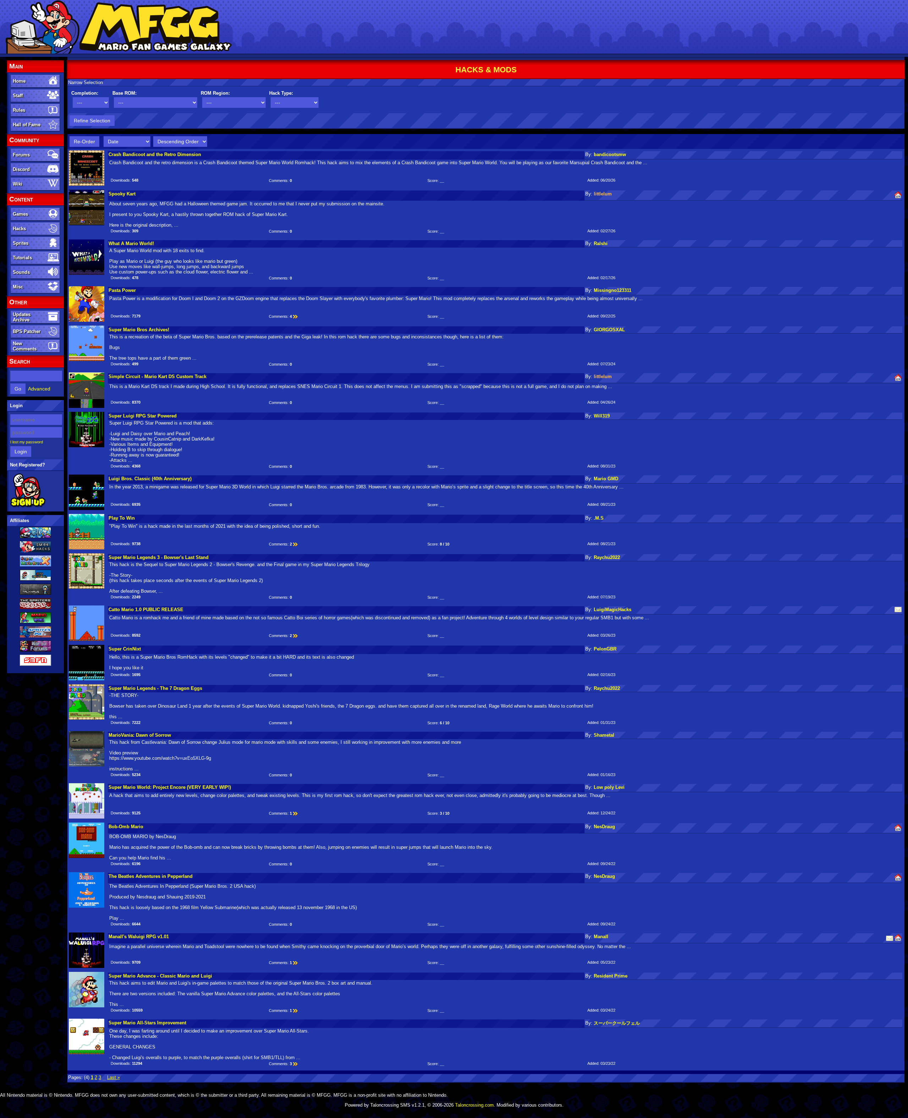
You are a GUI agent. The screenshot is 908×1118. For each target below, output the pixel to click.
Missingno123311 (612, 290)
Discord (21, 169)
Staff (18, 95)
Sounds (21, 272)
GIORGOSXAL (609, 329)
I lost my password (26, 442)
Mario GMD (606, 478)
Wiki (17, 184)
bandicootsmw (610, 154)
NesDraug (604, 826)
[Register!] (27, 506)
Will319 (602, 416)
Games (20, 214)
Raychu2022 (607, 557)
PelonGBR (605, 649)
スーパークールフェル (617, 1023)
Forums (21, 154)
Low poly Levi (609, 787)
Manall (601, 936)
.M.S (599, 518)
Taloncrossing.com (474, 1105)
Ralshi (601, 243)
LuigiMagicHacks (612, 609)
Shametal (604, 735)
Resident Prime (610, 976)
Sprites (20, 243)
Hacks (19, 228)
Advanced (39, 389)
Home (19, 81)
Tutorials (22, 257)
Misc (18, 286)
